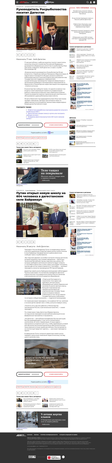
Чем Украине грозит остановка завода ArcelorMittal (84, 137)
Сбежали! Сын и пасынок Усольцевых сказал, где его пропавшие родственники (86, 61)
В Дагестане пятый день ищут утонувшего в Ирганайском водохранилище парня (83, 25)
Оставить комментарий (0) (56, 125)
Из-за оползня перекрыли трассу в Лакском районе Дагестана (82, 19)
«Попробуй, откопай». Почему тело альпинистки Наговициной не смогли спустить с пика (85, 201)
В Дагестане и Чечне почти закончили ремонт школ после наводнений (57, 400)
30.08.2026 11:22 (20, 190)
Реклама (36, 434)
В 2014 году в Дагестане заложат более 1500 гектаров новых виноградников (57, 151)
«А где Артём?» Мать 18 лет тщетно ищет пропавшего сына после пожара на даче (85, 77)
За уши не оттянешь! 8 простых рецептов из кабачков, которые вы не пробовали (86, 196)
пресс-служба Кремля (22, 238)
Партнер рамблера (41, 456)
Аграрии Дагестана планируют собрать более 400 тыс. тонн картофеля (31, 161)
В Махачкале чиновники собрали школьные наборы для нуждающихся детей (32, 405)
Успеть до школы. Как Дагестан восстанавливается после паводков (42, 359)
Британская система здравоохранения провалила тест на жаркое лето (85, 143)
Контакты (29, 434)
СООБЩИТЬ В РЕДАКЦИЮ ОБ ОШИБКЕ (68, 434)
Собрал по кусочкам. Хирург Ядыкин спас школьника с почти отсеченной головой (86, 218)
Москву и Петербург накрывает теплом (84, 120)
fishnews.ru (19, 51)
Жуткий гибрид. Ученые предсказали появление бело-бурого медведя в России (86, 223)
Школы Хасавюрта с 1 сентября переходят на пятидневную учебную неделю (31, 400)
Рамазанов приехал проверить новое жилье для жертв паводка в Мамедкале (82, 32)
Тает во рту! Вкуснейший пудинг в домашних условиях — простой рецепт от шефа (85, 72)
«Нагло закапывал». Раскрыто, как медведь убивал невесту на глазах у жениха (85, 56)
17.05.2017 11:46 (19, 6)
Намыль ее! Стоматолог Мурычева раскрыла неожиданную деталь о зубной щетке (85, 212)
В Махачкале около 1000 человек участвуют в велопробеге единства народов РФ (82, 39)
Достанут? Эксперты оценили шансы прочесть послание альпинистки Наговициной (86, 207)
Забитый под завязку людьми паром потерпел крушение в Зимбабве (85, 131)
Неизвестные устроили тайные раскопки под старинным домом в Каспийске (82, 12)
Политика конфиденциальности (49, 434)
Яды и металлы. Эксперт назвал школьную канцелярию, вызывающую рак (84, 66)
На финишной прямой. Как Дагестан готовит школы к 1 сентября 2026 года (56, 405)
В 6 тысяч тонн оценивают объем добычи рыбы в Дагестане (31, 150)
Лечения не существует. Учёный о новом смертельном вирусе (85, 49)
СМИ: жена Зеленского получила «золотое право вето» (84, 126)
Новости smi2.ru (21, 184)
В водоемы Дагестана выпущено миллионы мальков (57, 155)
